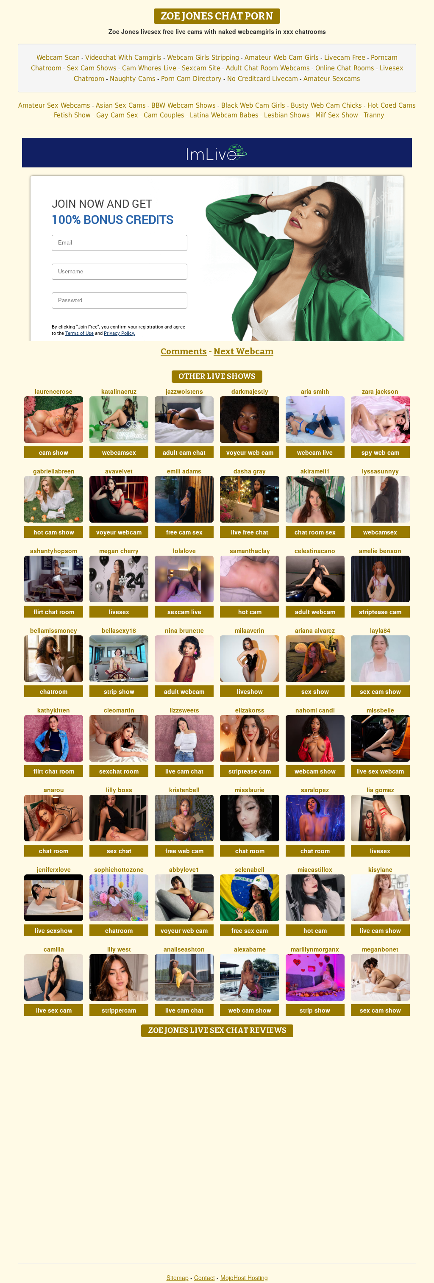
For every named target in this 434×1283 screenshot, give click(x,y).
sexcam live (184, 611)
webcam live (315, 452)
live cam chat (184, 771)
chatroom (53, 691)
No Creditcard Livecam (262, 79)
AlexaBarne (250, 949)
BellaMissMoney (53, 630)
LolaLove (184, 550)
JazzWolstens (184, 391)
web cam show (249, 1010)
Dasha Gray (250, 471)
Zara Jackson (380, 391)
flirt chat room (53, 611)
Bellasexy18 (119, 630)
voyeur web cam (249, 452)
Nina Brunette (184, 630)
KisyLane (380, 869)
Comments (184, 351)
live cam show (380, 930)
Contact (204, 1277)
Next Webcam (243, 351)
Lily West (119, 949)
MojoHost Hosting (244, 1277)
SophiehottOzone (119, 869)
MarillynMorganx (315, 949)
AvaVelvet (119, 471)
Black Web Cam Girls (253, 105)
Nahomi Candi (315, 710)
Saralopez (315, 789)
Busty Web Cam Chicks (326, 105)
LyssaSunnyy (380, 471)
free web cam (184, 850)
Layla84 (380, 630)
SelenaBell (249, 869)
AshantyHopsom (53, 550)
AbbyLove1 (184, 869)
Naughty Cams (133, 79)
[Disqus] (217, 1147)
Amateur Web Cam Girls (282, 57)
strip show (119, 691)
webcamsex (119, 452)
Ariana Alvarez (315, 630)
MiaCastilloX (315, 869)
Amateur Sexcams (331, 79)
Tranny (374, 115)
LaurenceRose (53, 391)
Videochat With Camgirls (123, 57)
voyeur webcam (119, 532)
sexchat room (119, 771)
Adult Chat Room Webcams (268, 68)
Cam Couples (164, 115)
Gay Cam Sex (117, 115)
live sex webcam (380, 771)
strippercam (119, 1010)
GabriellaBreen (54, 471)
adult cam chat (184, 452)
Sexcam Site (201, 68)
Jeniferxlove (54, 869)
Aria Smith (315, 391)
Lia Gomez (380, 789)
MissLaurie (249, 789)
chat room (53, 850)
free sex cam (249, 930)
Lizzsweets (184, 710)
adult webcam (315, 611)
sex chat (119, 850)
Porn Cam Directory (191, 79)
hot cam (250, 611)
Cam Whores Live (149, 68)
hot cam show (53, 532)
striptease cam (380, 611)
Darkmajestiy (249, 391)
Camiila (54, 949)
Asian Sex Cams (121, 105)
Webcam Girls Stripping (203, 57)
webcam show (315, 771)
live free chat (249, 532)
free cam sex (184, 532)
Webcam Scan (58, 57)
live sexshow (53, 930)
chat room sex (315, 532)
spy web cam (380, 452)
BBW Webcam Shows (183, 105)
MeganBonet (380, 949)
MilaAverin (249, 630)
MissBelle (380, 710)
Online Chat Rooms (344, 68)
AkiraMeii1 (315, 471)
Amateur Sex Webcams (54, 105)
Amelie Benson (380, 550)
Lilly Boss (119, 789)
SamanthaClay (250, 550)
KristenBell (184, 789)
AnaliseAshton (184, 949)
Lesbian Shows (287, 115)
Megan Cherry (119, 550)
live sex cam (54, 1010)
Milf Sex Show (336, 115)
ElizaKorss (249, 710)
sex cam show (380, 691)
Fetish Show (72, 115)
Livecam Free (344, 57)
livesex (119, 611)
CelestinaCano (315, 550)
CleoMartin (119, 710)
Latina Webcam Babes (224, 115)
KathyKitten (53, 710)
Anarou (54, 789)
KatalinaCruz (118, 391)
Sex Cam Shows (92, 68)
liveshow (250, 691)
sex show (315, 691)
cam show (53, 452)
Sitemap (178, 1277)
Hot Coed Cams (391, 105)
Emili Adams (184, 471)
